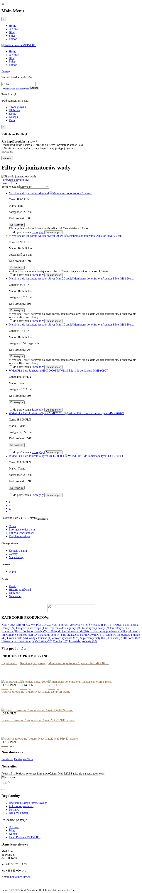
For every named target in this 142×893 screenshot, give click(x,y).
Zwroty (13, 553)
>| (10, 511)
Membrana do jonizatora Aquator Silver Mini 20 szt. (39, 278)
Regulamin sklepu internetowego (28, 802)
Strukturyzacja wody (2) (95, 628)
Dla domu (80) (131, 638)
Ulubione (14, 110)
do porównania (22, 232)
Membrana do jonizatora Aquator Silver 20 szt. (36, 235)
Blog (12, 32)
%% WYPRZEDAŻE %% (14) (44, 624)
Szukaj (34, 88)
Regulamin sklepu (19, 536)
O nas (12, 526)
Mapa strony (16, 557)
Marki (12, 571)
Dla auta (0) (115, 638)
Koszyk (13, 116)
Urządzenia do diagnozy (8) (63, 628)
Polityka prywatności (21, 806)
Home (12, 25)
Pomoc (13, 38)
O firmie (14, 28)
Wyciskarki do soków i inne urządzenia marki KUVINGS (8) (69, 634)
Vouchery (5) (60, 641)
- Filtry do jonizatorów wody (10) (68, 631)
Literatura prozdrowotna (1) (17, 641)
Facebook (7, 759)
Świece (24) (96, 624)
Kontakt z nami (18, 550)
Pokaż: (5, 183)
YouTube (28, 759)
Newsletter (15, 596)
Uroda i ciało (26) (17, 638)
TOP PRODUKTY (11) (118, 624)
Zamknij (7, 158)
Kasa (12, 120)
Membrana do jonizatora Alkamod (29, 193)
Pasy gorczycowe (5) (75, 624)
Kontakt (13, 833)
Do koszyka (16, 224)
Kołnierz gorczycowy (32, 663)
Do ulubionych (53, 232)
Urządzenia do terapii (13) (31, 628)
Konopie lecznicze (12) (19, 634)
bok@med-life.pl (20, 876)
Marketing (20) (43, 641)
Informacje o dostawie (22, 529)
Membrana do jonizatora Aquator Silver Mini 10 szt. (39, 324)
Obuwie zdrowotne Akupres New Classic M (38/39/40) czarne (38, 720)
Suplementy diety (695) (93, 638)
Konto (12, 113)
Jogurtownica (9, 663)
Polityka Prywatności (21, 532)
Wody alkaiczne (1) (39, 638)
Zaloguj (6, 71)
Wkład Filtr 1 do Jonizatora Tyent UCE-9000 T (36, 455)
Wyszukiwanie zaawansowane (15, 88)
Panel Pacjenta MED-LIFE (24, 837)
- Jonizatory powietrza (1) (105, 631)
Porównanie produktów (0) (17, 179)
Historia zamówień (20, 589)
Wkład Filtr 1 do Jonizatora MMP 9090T (33, 370)
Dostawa (14, 809)
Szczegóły (38, 232)
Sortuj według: (10, 186)
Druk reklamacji (18, 812)
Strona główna (17, 107)
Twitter (18, 759)
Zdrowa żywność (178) (65, 638)
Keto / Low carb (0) (13, 624)
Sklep (12, 35)
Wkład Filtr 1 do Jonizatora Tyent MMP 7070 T (37, 413)
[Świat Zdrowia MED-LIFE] (18, 45)
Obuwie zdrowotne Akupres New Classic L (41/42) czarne (35, 691)
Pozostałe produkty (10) (83, 641)
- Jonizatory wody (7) (33, 631)
